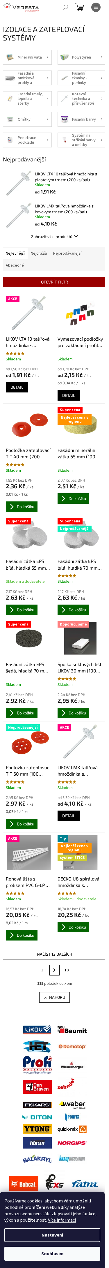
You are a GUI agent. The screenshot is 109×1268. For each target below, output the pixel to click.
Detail (16, 387)
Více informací (62, 1220)
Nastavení (52, 1235)
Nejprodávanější (67, 253)
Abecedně (15, 265)
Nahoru (57, 997)
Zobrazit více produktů (51, 236)
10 (67, 970)
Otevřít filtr (54, 281)
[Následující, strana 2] (54, 970)
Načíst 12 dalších (54, 954)
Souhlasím (52, 1254)
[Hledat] (65, 7)
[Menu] (96, 7)
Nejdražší (39, 253)
